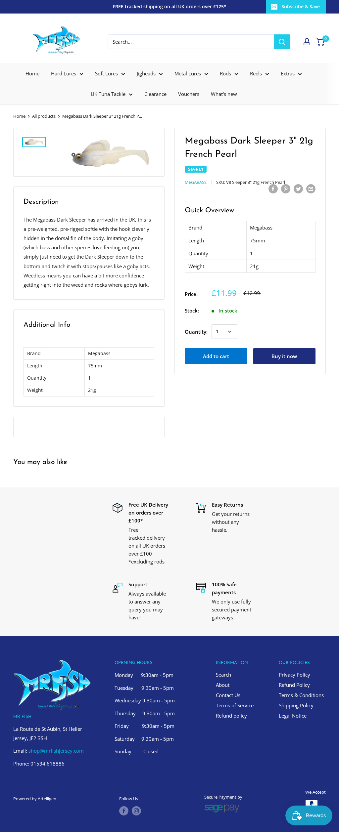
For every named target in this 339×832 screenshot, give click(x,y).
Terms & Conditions (301, 695)
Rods (225, 73)
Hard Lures (63, 73)
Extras (288, 73)
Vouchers (188, 94)
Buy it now (284, 356)
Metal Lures (187, 73)
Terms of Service (235, 705)
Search (223, 674)
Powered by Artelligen (34, 799)
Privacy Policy (294, 674)
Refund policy (231, 715)
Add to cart (216, 356)
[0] (320, 42)
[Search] (282, 41)
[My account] (307, 41)
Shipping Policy (296, 705)
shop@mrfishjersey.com (56, 750)
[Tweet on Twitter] (298, 188)
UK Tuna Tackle (108, 94)
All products (44, 116)
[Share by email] (310, 188)
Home (32, 73)
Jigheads (146, 73)
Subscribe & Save (300, 6)
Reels (256, 73)
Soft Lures (106, 73)
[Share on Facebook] (273, 188)
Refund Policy (294, 685)
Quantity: (196, 331)
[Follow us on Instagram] (136, 810)
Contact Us (228, 695)
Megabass (196, 182)
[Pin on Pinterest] (285, 188)
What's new (224, 94)
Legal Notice (293, 715)
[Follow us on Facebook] (123, 810)
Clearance (155, 94)
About (222, 685)
